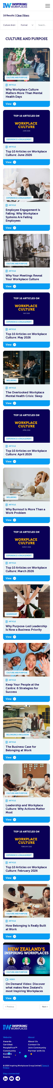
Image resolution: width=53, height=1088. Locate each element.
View (8, 103)
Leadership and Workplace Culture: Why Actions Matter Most (25, 809)
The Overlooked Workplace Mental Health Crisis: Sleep (25, 394)
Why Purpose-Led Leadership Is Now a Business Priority (26, 628)
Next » (45, 1007)
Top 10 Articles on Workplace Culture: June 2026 (26, 153)
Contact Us (34, 1044)
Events (6, 1057)
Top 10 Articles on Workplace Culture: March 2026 (26, 569)
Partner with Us (36, 1051)
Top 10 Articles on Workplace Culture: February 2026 (26, 869)
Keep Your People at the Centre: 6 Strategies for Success (22, 688)
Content (7, 1054)
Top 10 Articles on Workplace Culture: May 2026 (26, 335)
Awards (7, 1041)
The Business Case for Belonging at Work (21, 748)
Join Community (37, 1048)
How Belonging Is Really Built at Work (26, 927)
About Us (33, 1041)
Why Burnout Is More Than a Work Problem (25, 511)
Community (9, 1051)
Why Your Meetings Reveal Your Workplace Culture (24, 277)
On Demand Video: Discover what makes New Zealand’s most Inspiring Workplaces (25, 987)
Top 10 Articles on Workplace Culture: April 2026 (26, 452)
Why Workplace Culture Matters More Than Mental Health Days (24, 93)
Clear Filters (22, 15)
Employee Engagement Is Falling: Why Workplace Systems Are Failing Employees (23, 215)
